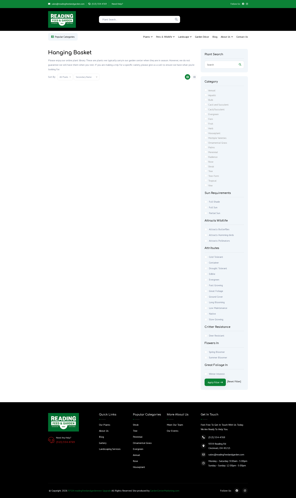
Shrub (211, 166)
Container (214, 262)
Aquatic (212, 95)
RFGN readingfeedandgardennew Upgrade (89, 490)
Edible (212, 273)
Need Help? (117, 3)
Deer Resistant (216, 335)
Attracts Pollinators (219, 240)
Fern (210, 118)
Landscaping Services (110, 448)
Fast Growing (216, 285)
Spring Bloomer (217, 351)
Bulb (210, 99)
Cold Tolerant (216, 256)
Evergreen (213, 114)
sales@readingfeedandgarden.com (67, 3)
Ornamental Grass (217, 142)
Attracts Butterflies (219, 229)
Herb (210, 128)
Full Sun (213, 207)
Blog (214, 36)
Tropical (212, 180)
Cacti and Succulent (218, 104)
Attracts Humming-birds (221, 235)
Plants (146, 36)
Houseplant (214, 133)
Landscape (183, 36)
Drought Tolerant (218, 268)
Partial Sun (214, 213)
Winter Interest (217, 373)
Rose (210, 161)
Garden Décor (202, 36)
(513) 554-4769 (99, 3)
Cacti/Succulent (216, 109)
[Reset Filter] (234, 381)
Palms (211, 147)
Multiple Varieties (217, 137)
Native (212, 313)
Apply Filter (214, 382)
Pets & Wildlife (164, 36)
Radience (213, 156)
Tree (210, 171)
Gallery (102, 442)
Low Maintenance (218, 307)
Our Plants (104, 424)
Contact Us (242, 36)
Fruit (210, 123)
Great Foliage (216, 291)
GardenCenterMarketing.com (164, 490)
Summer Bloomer (218, 357)
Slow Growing (216, 319)
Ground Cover (216, 296)
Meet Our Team (175, 424)
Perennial (213, 152)
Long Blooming (217, 302)
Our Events (172, 430)
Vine (210, 185)
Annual (211, 90)
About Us (225, 36)
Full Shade (214, 201)
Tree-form (213, 175)
